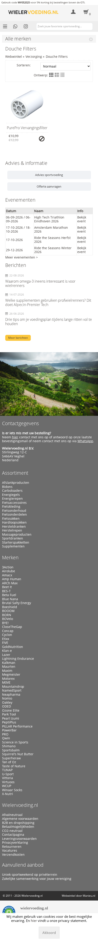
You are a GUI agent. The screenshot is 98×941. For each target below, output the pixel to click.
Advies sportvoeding (49, 175)
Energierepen (12, 499)
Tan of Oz (9, 762)
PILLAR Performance (17, 726)
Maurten (8, 667)
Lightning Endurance (18, 659)
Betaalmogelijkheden (18, 827)
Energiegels (11, 495)
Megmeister (11, 675)
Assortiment (15, 473)
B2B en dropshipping (18, 823)
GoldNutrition (12, 647)
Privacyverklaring (15, 843)
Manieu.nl (89, 896)
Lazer (6, 655)
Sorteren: (24, 65)
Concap (7, 631)
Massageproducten (16, 534)
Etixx (5, 639)
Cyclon (7, 635)
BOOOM (8, 611)
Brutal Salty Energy (16, 603)
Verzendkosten (13, 855)
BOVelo (7, 619)
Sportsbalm (11, 750)
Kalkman (8, 663)
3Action (7, 567)
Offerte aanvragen (49, 186)
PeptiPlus (9, 722)
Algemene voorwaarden (20, 819)
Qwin (6, 738)
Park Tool (9, 714)
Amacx (7, 575)
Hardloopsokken (14, 522)
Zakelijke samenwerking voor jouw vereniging (36, 879)
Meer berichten (18, 338)
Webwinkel (13, 56)
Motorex (8, 679)
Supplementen (13, 546)
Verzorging (34, 56)
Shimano (8, 746)
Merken (10, 557)
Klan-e (7, 651)
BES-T (6, 591)
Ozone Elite (10, 710)
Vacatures (9, 850)
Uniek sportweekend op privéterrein (29, 875)
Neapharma (11, 695)
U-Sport (8, 774)
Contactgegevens (20, 423)
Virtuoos (8, 782)
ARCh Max (10, 583)
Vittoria (7, 778)
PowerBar (9, 730)
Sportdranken (12, 538)
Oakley (7, 702)
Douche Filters (57, 56)
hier (15, 437)
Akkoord (49, 932)
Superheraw (11, 758)
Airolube (8, 571)
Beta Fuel (9, 595)
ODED (6, 706)
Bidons (7, 487)
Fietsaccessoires (14, 503)
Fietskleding (11, 506)
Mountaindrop (13, 687)
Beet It (7, 587)
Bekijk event (81, 219)
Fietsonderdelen (14, 514)
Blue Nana (10, 599)
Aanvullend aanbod (23, 865)
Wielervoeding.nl (20, 805)
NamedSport (11, 690)
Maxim (7, 671)
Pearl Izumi (10, 718)
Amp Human (11, 579)
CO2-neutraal (12, 831)
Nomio (7, 698)
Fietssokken (11, 519)
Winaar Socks (12, 790)
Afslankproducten (15, 483)
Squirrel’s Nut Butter (18, 754)
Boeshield (9, 607)
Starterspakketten (15, 542)
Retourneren (11, 847)
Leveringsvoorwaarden (19, 839)
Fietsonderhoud (14, 511)
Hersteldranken (14, 526)
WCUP (6, 786)
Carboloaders (12, 491)
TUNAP (7, 770)
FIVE (5, 643)
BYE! (5, 623)
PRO (5, 734)
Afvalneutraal (12, 815)
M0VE (6, 682)
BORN (6, 615)
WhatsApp (85, 441)
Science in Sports (15, 742)
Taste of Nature (13, 766)
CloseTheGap (12, 627)
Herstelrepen (12, 530)
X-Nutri (7, 794)
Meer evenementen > (21, 257)
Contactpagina (13, 835)
